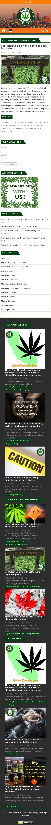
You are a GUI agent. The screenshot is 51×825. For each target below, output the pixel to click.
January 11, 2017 (12, 378)
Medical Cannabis (8, 301)
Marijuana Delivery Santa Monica (14, 284)
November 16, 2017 (13, 530)
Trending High (7, 305)
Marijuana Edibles (8, 292)
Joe (20, 53)
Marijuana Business (9, 275)
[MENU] (10, 30)
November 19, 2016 (13, 795)
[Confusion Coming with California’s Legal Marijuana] (25, 69)
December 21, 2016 (13, 484)
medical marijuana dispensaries (28, 125)
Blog (3, 258)
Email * (4, 155)
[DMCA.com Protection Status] (25, 823)
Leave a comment (7, 131)
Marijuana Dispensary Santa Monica (16, 288)
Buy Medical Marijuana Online (13, 123)
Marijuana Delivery (9, 279)
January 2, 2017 (12, 430)
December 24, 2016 (13, 745)
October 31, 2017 (12, 578)
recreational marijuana (33, 128)
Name (3, 147)
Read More (6, 117)
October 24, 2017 (12, 623)
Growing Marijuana (31, 123)
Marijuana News (8, 296)
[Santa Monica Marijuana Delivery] (3, 30)
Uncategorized (7, 309)
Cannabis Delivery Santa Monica (14, 266)
